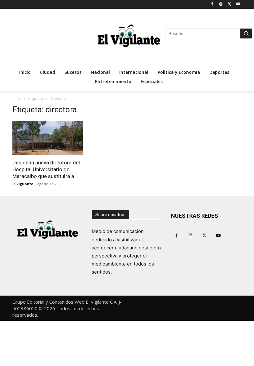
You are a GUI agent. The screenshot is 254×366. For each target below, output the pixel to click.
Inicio (17, 98)
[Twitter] (229, 4)
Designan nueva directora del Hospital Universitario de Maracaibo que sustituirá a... (46, 169)
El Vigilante (22, 183)
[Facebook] (212, 4)
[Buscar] (246, 33)
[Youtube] (238, 4)
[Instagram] (221, 4)
